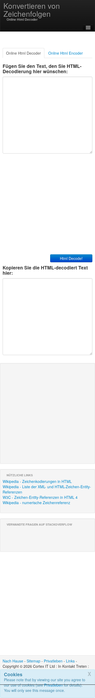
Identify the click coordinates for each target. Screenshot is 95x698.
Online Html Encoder (65, 53)
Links (70, 661)
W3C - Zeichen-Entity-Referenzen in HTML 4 (40, 497)
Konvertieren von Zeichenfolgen (31, 9)
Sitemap (33, 661)
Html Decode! (71, 258)
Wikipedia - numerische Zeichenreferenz (36, 502)
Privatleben (53, 661)
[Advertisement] (47, 691)
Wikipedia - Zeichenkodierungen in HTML (37, 481)
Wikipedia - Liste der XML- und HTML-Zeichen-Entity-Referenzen (47, 489)
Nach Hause (13, 661)
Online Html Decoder (23, 53)
